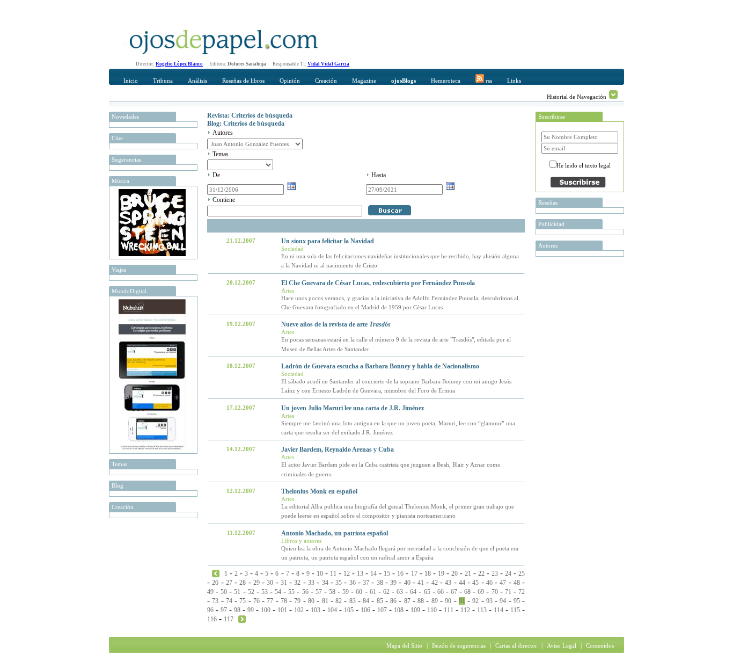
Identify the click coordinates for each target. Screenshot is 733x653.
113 (482, 610)
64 (413, 592)
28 (242, 582)
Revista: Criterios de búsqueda (249, 115)
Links (514, 80)
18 (427, 573)
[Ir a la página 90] (215, 573)
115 (515, 610)
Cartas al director (516, 645)
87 (407, 601)
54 (278, 592)
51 (237, 592)
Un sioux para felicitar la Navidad (327, 241)
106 (365, 610)
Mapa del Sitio (404, 645)
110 (432, 610)
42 (434, 582)
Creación (326, 80)
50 (224, 592)
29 (256, 582)
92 (475, 601)
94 (503, 601)
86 (393, 601)
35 (338, 582)
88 (420, 601)
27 (229, 582)
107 (382, 610)
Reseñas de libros (243, 80)
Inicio (130, 80)
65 (427, 592)
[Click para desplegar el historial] (613, 94)
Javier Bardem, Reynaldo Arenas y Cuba (337, 449)
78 (284, 601)
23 (495, 573)
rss (488, 80)
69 (481, 592)
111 (448, 610)
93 (489, 601)
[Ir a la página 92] (242, 618)
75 (242, 601)
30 (270, 582)
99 (250, 610)
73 (215, 601)
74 (229, 601)
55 (291, 592)
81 (325, 601)
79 (297, 601)
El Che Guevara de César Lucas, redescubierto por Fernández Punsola (378, 283)
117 (228, 619)
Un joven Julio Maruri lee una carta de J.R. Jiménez (352, 408)
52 (251, 592)
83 (352, 601)
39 (393, 582)
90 (448, 601)
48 (517, 582)
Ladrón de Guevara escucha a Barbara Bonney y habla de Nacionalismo (380, 366)
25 (521, 573)
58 (332, 592)
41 (420, 582)
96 (210, 610)
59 (345, 592)
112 (465, 610)
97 (224, 610)
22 (481, 573)
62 (386, 592)
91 (462, 601)
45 (475, 582)
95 (517, 601)
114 (498, 610)
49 (210, 592)
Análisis (197, 80)
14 (373, 573)
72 (521, 592)
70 (495, 592)
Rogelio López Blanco (179, 64)
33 (311, 582)
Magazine (364, 80)
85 (380, 601)
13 (360, 573)
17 (414, 573)
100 (265, 610)
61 (373, 592)
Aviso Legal (561, 645)
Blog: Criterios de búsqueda (245, 123)
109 (415, 610)
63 (400, 592)
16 (400, 573)
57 (319, 592)
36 (352, 582)
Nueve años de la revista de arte (336, 324)
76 (256, 601)
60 (359, 592)
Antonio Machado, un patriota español (334, 533)
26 (215, 582)
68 (467, 592)
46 (489, 582)
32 (297, 582)
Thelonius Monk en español (319, 491)
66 (440, 592)
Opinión (290, 80)
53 (264, 592)
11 (333, 573)
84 (366, 601)
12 (346, 573)
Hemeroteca (445, 80)
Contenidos (600, 645)
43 (448, 582)
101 (282, 610)
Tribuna (163, 80)
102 (299, 610)
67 (454, 592)
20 (454, 573)
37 (366, 582)
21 (468, 573)
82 (338, 601)
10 (320, 573)
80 (311, 601)
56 (305, 592)
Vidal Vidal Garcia (328, 64)
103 (315, 610)
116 (212, 619)
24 (508, 573)
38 (380, 582)
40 (407, 582)
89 (434, 601)
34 (325, 582)
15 (387, 573)
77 (270, 601)
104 (332, 610)
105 (349, 610)
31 (284, 582)
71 (508, 592)
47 (503, 582)
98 (237, 610)
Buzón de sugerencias (459, 645)
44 (462, 582)
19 (441, 573)
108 (399, 610)
